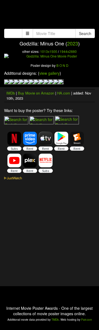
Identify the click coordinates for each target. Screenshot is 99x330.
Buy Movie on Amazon (36, 93)
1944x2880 (68, 51)
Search (85, 33)
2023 (72, 43)
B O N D (62, 65)
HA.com (63, 93)
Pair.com (86, 320)
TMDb (55, 320)
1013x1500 (48, 51)
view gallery (49, 73)
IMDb (10, 93)
